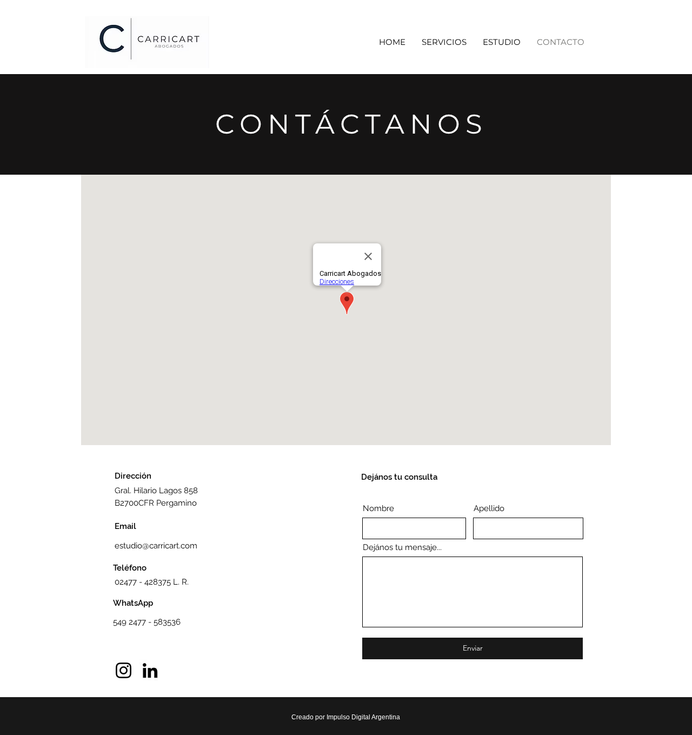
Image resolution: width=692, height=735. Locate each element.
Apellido (489, 509)
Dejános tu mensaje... (402, 548)
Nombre (378, 509)
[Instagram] (123, 670)
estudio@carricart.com (156, 546)
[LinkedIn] (150, 670)
